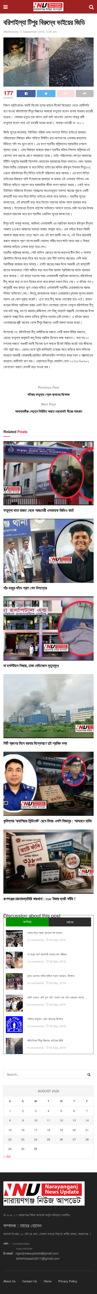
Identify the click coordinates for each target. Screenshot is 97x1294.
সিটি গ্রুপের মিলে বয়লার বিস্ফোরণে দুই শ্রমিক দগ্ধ (35, 743)
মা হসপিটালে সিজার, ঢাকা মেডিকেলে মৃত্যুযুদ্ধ (31, 665)
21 (87, 1130)
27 (74, 1139)
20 (74, 1130)
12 (61, 1120)
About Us (9, 1281)
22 (10, 1139)
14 (87, 1120)
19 (61, 1130)
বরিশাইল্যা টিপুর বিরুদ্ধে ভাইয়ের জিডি (45, 1040)
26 (61, 1139)
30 (22, 1149)
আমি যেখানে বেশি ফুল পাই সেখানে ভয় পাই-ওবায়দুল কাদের (55, 997)
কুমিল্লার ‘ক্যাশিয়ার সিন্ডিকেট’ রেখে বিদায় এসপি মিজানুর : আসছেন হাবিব (47, 821)
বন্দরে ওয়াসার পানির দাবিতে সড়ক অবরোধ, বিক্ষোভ (50, 976)
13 (74, 1120)
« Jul (7, 1156)
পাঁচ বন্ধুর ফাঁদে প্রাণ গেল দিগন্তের (25, 588)
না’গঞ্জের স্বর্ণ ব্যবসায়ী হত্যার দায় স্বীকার (47, 954)
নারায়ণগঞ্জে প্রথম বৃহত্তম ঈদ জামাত (44, 933)
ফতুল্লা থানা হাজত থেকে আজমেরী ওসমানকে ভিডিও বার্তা (38, 510)
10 (35, 1120)
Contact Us (29, 1281)
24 (35, 1139)
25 (48, 1139)
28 (87, 1139)
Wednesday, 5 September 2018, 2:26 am (30, 31)
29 (10, 1149)
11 (48, 1120)
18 (48, 1130)
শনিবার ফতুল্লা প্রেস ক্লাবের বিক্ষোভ (45, 1019)
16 (22, 1130)
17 (35, 1130)
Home (47, 1281)
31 (35, 1149)
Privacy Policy (67, 1281)
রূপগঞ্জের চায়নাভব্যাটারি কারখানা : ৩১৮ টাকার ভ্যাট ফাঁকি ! (39, 899)
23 (22, 1139)
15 (10, 1130)
